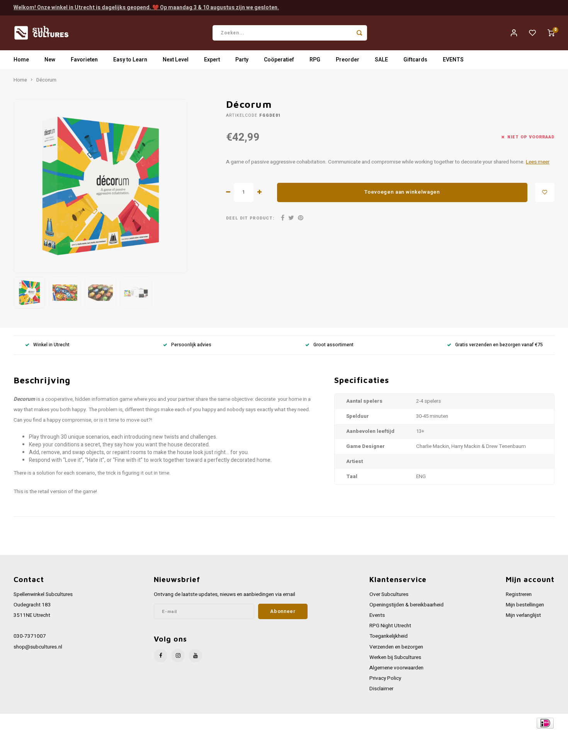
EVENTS (453, 60)
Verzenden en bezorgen (396, 647)
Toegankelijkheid (388, 636)
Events (377, 615)
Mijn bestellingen (525, 605)
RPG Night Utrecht (390, 626)
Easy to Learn (130, 60)
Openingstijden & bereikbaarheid (406, 605)
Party (241, 60)
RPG (315, 60)
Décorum (46, 80)
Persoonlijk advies (191, 345)
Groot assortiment (333, 345)
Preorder (347, 60)
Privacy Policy (385, 678)
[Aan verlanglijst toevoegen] (544, 192)
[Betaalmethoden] (544, 723)
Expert (212, 60)
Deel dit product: (250, 218)
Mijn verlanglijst (523, 615)
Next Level (176, 60)
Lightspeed (118, 723)
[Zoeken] (359, 33)
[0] (551, 33)
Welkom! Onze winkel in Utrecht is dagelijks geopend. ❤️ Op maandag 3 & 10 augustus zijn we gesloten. (146, 7)
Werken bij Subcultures (395, 657)
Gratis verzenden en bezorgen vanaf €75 (499, 345)
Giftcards (415, 60)
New (49, 60)
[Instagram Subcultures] (178, 655)
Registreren (519, 594)
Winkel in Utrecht (51, 345)
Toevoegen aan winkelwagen (402, 192)
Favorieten (84, 60)
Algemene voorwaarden (396, 668)
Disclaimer (381, 689)
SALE (381, 60)
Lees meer (537, 162)
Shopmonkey (169, 723)
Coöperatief (279, 60)
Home (21, 60)
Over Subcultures (388, 594)
